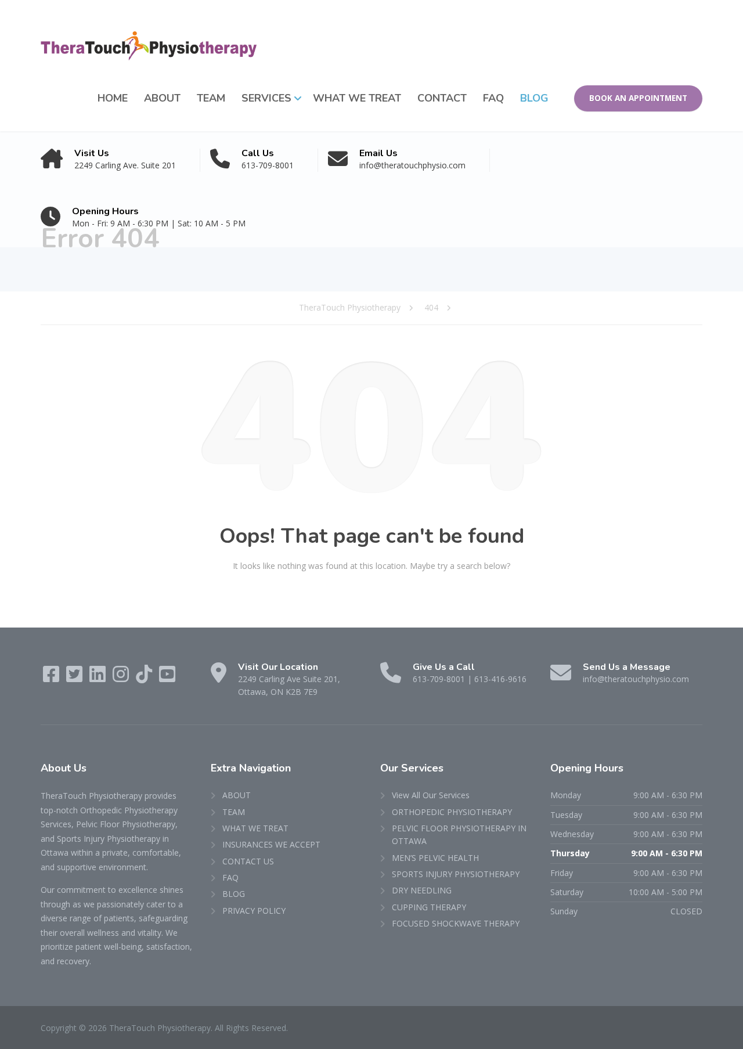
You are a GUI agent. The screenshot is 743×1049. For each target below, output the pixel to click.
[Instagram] (122, 677)
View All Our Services (431, 795)
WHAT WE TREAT (357, 98)
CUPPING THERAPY (429, 907)
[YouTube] (167, 677)
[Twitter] (75, 677)
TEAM (211, 98)
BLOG (534, 98)
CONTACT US (248, 861)
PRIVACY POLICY (254, 910)
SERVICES (266, 98)
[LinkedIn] (98, 677)
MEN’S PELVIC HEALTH (435, 857)
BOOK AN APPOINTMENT (638, 98)
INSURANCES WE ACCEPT (271, 844)
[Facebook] (52, 677)
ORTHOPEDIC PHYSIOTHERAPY (452, 811)
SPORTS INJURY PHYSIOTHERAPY (456, 873)
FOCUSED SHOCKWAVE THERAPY (456, 923)
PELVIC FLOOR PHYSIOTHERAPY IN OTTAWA (459, 834)
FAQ (493, 98)
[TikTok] (145, 677)
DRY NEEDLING (422, 890)
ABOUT (162, 98)
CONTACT (442, 98)
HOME (113, 98)
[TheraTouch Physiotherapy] (149, 33)
